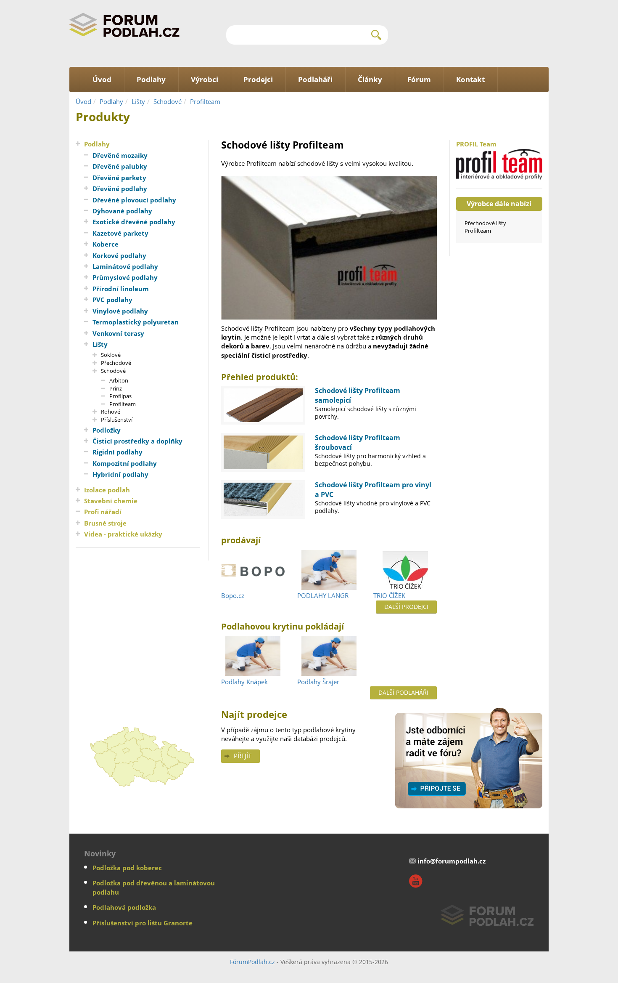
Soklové (111, 355)
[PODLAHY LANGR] (329, 570)
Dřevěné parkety (119, 177)
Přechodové (116, 363)
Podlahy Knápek (244, 681)
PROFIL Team (476, 144)
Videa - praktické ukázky (123, 534)
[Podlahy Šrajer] (329, 656)
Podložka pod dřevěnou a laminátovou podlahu (153, 887)
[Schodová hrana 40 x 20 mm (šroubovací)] (263, 452)
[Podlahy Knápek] (253, 656)
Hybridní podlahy (120, 474)
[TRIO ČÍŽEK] (405, 570)
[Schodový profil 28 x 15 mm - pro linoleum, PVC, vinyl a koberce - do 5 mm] (263, 499)
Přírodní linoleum (120, 288)
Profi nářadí (102, 511)
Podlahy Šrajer (318, 681)
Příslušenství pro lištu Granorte (142, 923)
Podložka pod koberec (127, 867)
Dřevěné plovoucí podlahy (134, 200)
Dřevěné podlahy (119, 188)
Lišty (138, 101)
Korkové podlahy (119, 255)
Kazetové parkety (120, 233)
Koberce (105, 244)
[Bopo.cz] (253, 570)
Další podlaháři (403, 692)
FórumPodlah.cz (252, 962)
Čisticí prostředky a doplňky (137, 441)
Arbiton (118, 380)
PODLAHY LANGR (323, 595)
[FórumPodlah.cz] (124, 24)
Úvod (83, 101)
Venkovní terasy (118, 333)
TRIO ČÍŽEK (389, 595)
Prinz (115, 388)
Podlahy (111, 101)
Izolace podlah (107, 490)
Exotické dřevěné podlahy (133, 222)
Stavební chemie (110, 501)
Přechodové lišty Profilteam (485, 226)
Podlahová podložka (124, 907)
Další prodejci (406, 607)
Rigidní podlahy (117, 452)
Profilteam (205, 101)
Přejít (242, 756)
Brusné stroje (105, 523)
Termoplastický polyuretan (135, 322)
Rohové (110, 411)
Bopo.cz (232, 595)
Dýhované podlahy (122, 211)
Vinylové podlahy (120, 311)
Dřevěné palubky (119, 166)
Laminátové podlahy (125, 266)
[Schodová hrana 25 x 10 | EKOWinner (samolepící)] (263, 405)
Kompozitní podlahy (124, 463)
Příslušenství (116, 419)
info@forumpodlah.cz (451, 861)
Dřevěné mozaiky (120, 155)
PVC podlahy (112, 299)
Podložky (106, 430)
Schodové (167, 101)
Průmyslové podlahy (125, 277)
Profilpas (120, 396)
